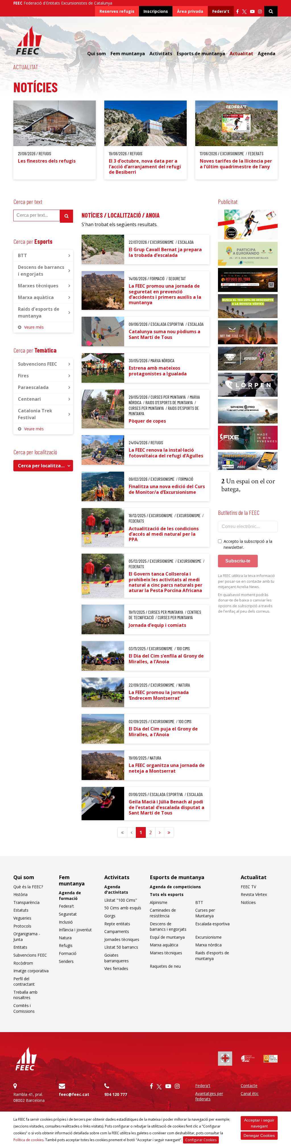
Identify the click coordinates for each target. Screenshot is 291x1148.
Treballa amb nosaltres (25, 994)
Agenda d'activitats (116, 889)
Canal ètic (250, 1093)
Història (20, 894)
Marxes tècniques (38, 286)
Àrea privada (190, 11)
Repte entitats (117, 923)
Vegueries (22, 918)
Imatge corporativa (31, 970)
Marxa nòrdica (208, 945)
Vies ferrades (116, 968)
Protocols (22, 926)
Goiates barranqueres (116, 957)
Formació (67, 953)
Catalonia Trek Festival (35, 414)
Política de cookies (28, 1139)
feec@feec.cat (74, 1094)
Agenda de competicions (175, 886)
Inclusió (66, 922)
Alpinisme (158, 902)
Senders (66, 961)
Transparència (26, 902)
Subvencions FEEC (37, 364)
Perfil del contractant (24, 981)
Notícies (248, 902)
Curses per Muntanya (205, 912)
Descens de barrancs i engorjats (41, 270)
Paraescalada (33, 387)
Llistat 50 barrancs (121, 947)
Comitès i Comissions (24, 1008)
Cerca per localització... (44, 466)
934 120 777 (115, 1094)
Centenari (29, 399)
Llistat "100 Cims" (120, 900)
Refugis (65, 945)
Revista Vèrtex (254, 894)
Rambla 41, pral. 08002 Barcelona (29, 1097)
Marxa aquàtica (36, 297)
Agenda (266, 53)
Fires (23, 376)
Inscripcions (156, 11)
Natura (65, 937)
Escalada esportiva (212, 923)
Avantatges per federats (209, 1096)
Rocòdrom (23, 963)
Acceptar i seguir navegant (259, 1123)
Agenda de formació (70, 895)
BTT (22, 255)
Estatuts (20, 910)
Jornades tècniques (121, 939)
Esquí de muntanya (167, 937)
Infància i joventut (75, 929)
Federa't (220, 11)
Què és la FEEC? (28, 886)
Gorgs (109, 915)
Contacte (249, 1085)
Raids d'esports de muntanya (38, 312)
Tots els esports (167, 894)
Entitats (20, 947)
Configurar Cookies (201, 1139)
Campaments (116, 931)
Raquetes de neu (165, 966)
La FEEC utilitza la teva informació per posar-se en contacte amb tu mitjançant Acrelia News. (246, 581)
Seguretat (68, 914)
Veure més (34, 327)
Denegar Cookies (259, 1135)
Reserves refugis (116, 11)
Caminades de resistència (163, 912)
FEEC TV (248, 886)
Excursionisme (208, 937)
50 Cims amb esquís (122, 907)
